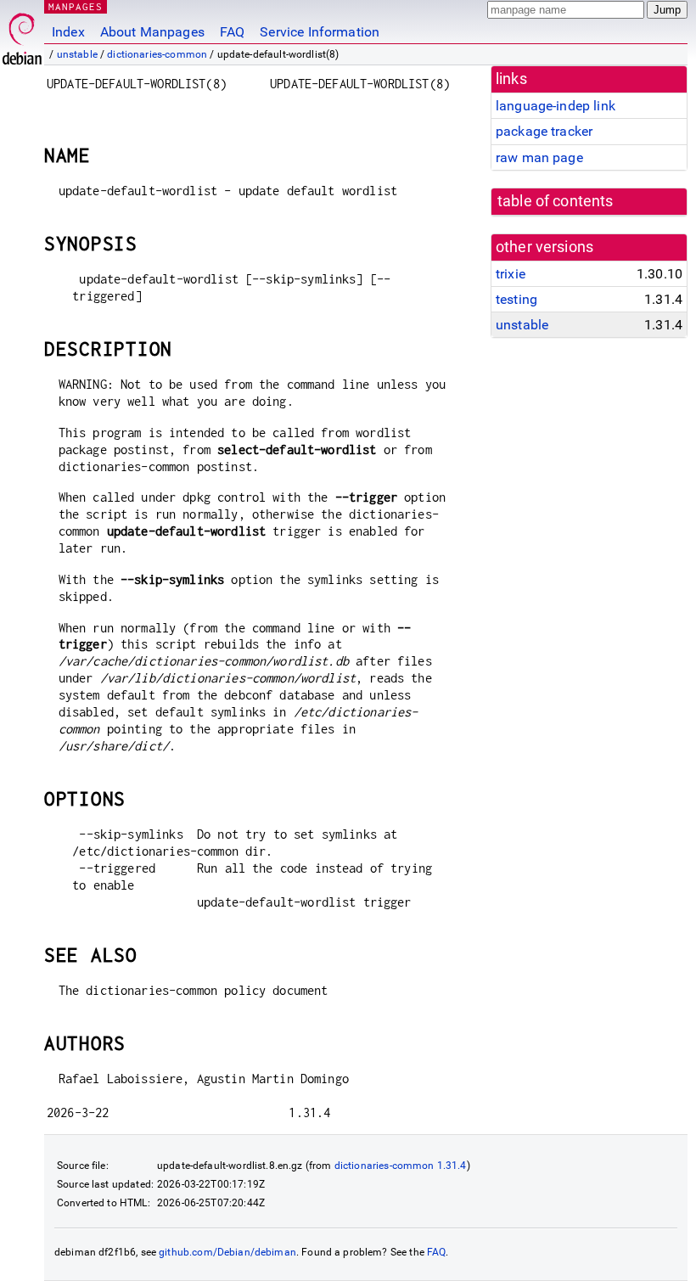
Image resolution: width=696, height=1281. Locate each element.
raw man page (539, 157)
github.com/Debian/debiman (227, 1252)
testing (516, 299)
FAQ (232, 32)
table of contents (555, 201)
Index (68, 32)
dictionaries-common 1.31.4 (400, 1165)
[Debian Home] (22, 34)
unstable (77, 54)
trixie (510, 274)
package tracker (544, 131)
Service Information (319, 32)
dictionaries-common (157, 54)
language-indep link (555, 106)
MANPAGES (75, 6)
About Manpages (152, 32)
